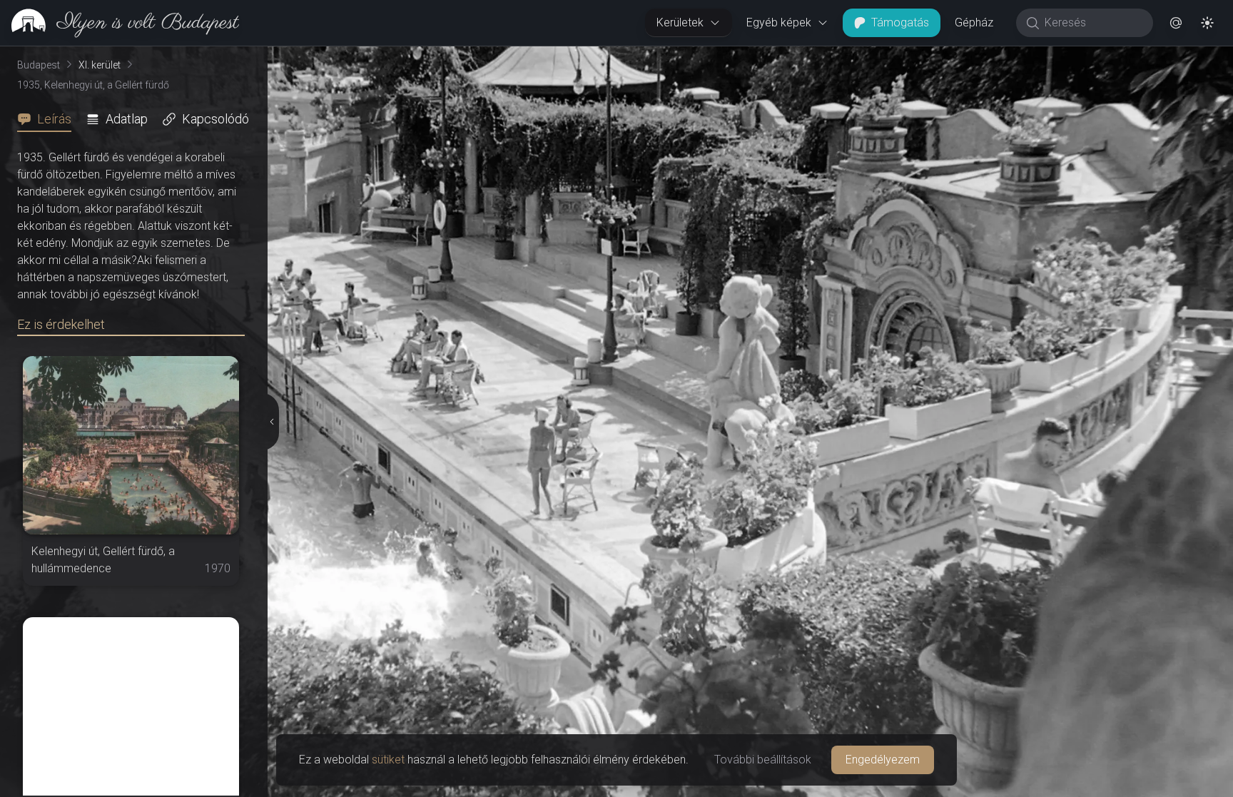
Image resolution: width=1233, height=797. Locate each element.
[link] (119, 23)
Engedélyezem (883, 759)
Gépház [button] (974, 22)
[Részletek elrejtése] (271, 421)
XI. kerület (99, 65)
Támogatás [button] (900, 22)
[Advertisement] (131, 706)
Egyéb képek (778, 22)
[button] (1176, 23)
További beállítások (762, 759)
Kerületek (680, 22)
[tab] (48, 119)
